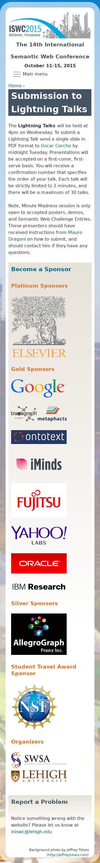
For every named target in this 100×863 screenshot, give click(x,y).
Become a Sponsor (41, 269)
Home (15, 85)
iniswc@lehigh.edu (31, 831)
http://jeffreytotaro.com (68, 855)
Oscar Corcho (56, 145)
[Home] (50, 23)
